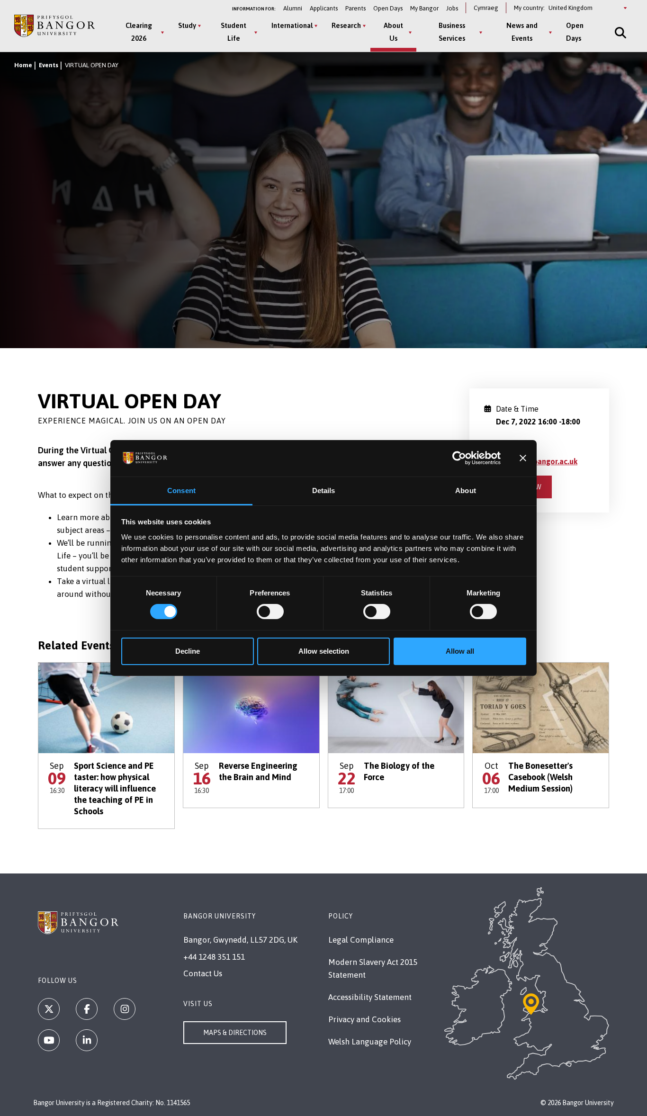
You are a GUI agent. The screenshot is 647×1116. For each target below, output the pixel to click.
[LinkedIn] (87, 1040)
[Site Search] (619, 32)
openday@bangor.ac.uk (536, 461)
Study (187, 25)
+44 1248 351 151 (214, 957)
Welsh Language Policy (369, 1041)
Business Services (452, 31)
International (292, 25)
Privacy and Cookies (364, 1019)
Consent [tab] (181, 490)
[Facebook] (87, 1009)
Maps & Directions (235, 1032)
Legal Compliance (361, 940)
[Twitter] (49, 1009)
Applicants (324, 8)
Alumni (292, 8)
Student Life (233, 31)
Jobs (452, 8)
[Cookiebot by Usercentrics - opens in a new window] (459, 458)
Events (48, 65)
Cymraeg (486, 8)
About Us (393, 31)
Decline (187, 651)
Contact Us (202, 973)
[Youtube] (49, 1040)
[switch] (270, 611)
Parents (355, 8)
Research (346, 25)
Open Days (388, 8)
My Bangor (424, 8)
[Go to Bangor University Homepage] (54, 26)
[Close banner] (523, 458)
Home (23, 65)
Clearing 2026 (139, 31)
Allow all (460, 651)
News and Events (522, 31)
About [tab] (465, 490)
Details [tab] (323, 490)
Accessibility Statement (370, 997)
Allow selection (323, 651)
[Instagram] (124, 1009)
